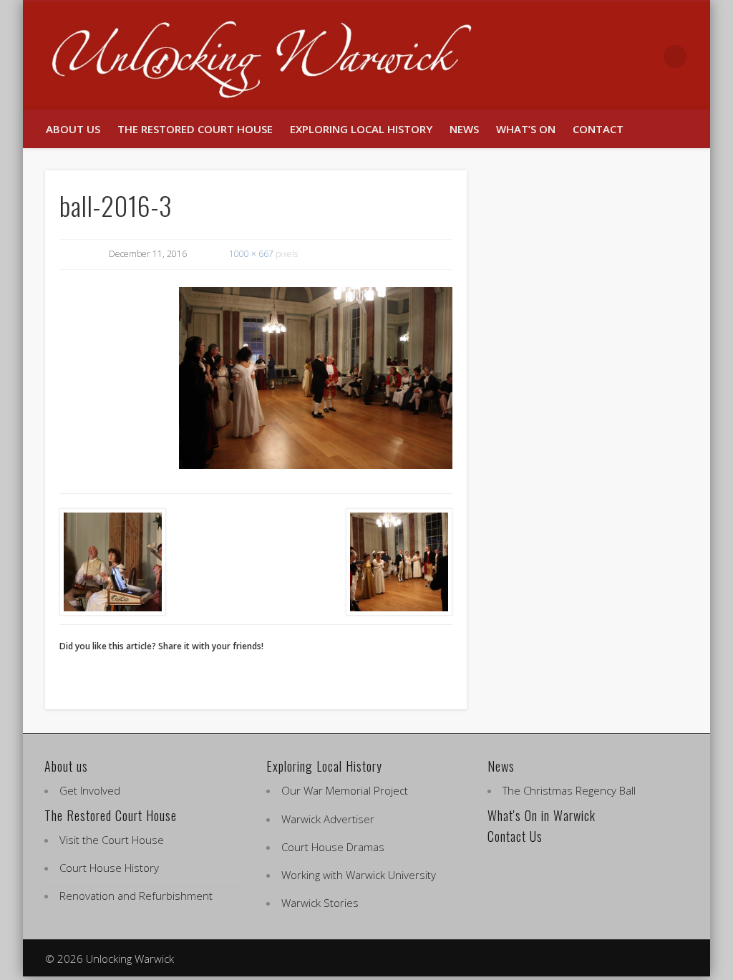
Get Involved (89, 790)
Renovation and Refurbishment (136, 895)
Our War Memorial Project (344, 790)
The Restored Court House (195, 129)
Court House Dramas (332, 847)
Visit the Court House (111, 840)
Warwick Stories (320, 903)
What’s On (525, 129)
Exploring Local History (361, 129)
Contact (598, 129)
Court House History (109, 867)
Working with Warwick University (358, 875)
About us (73, 129)
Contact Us (515, 836)
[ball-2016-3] (315, 378)
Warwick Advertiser (327, 819)
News (464, 129)
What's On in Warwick (541, 815)
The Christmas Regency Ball (569, 790)
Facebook (615, 56)
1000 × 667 (251, 254)
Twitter (645, 56)
